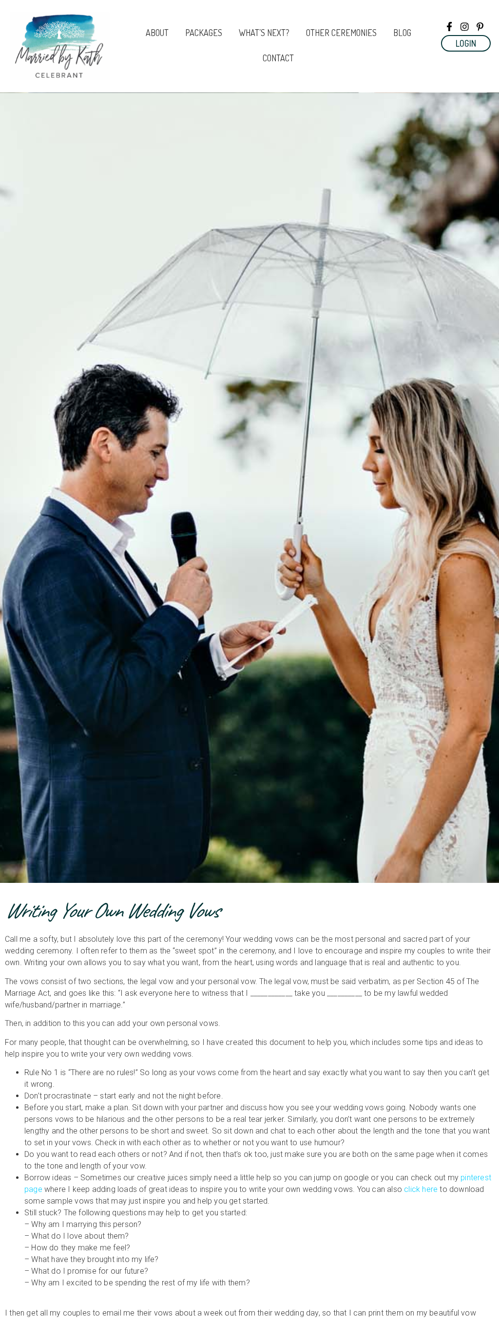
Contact (278, 58)
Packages (203, 32)
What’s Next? (264, 32)
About (157, 32)
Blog (402, 32)
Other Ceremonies (341, 32)
